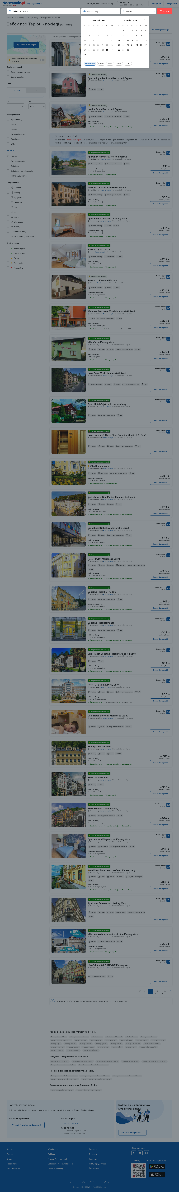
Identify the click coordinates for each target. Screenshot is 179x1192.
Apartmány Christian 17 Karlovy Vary (107, 218)
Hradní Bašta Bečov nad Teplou (105, 109)
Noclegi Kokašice (57, 1050)
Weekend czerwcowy (97, 1182)
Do (29, 101)
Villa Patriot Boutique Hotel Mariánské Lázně (112, 653)
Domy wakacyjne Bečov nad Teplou (62, 1065)
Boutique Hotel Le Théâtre (102, 592)
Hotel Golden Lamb (98, 777)
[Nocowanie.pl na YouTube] (140, 1152)
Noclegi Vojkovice (57, 1047)
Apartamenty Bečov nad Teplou (107, 1061)
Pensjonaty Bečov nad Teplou (82, 1061)
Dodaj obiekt (171, 3)
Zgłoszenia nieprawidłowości (60, 1163)
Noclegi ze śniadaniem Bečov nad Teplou (127, 1076)
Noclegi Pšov (117, 1047)
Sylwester (86, 1182)
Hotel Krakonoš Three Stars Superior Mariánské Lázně (117, 435)
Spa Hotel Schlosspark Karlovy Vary (107, 903)
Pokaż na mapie (108, 81)
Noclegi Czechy (33, 18)
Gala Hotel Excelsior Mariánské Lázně (108, 715)
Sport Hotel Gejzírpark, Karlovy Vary (107, 404)
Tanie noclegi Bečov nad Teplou (61, 1090)
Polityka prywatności (98, 1163)
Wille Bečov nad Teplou (130, 1061)
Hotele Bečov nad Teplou (59, 1061)
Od (8, 101)
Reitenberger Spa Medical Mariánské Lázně (111, 497)
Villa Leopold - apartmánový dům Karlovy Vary (113, 934)
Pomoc (10, 1154)
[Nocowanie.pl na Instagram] (146, 1152)
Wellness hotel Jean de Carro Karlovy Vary (113, 870)
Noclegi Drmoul (116, 1044)
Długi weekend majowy (75, 1182)
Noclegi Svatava (88, 1047)
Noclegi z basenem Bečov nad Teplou (63, 1076)
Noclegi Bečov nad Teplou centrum (88, 1090)
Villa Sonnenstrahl (99, 466)
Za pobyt (16, 90)
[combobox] (41, 11)
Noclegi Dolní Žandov (91, 1050)
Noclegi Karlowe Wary (58, 1037)
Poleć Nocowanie (14, 1168)
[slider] (8, 97)
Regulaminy (94, 1168)
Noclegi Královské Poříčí (148, 1047)
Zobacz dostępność (160, 63)
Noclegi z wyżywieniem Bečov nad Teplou (95, 1076)
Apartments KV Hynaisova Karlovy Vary (109, 839)
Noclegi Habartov (73, 1050)
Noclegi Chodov (142, 1040)
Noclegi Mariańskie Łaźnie (79, 1037)
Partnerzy (93, 1159)
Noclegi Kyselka (101, 1044)
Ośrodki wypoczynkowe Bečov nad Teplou (93, 1065)
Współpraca (53, 1149)
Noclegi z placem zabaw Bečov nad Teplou (96, 1079)
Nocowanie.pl (11, 18)
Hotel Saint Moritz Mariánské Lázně (107, 373)
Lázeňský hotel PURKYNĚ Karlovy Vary (109, 965)
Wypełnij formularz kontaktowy (25, 1125)
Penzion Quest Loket (99, 249)
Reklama (51, 1154)
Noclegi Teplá (55, 1044)
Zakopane (108, 1182)
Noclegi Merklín (70, 1044)
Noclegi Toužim (73, 1047)
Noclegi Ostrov (132, 1037)
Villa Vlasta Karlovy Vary (101, 342)
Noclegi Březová (126, 1040)
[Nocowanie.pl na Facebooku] (133, 1152)
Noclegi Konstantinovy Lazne (60, 1040)
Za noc (36, 90)
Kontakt (10, 1149)
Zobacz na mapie (28, 44)
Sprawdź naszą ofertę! (131, 1132)
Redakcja (93, 1149)
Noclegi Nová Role (158, 1040)
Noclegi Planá (130, 1047)
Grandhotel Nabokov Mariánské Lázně (108, 528)
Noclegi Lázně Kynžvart (114, 1037)
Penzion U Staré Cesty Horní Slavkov (107, 187)
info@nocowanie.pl (71, 1123)
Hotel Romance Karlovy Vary (103, 808)
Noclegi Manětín (85, 1044)
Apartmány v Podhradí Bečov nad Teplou (110, 78)
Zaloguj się (156, 3)
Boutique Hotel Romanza (101, 623)
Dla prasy (93, 1154)
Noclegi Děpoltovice (133, 1044)
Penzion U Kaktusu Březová (102, 280)
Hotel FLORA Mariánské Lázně (104, 559)
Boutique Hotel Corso (99, 746)
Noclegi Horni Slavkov (148, 1037)
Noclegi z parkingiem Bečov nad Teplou (64, 1079)
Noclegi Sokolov (80, 1040)
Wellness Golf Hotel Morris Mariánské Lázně (111, 311)
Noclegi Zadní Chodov (152, 1044)
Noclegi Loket (97, 1037)
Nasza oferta (12, 1163)
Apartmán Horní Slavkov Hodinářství (107, 156)
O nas (9, 1159)
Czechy (21, 18)
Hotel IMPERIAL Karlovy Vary (103, 684)
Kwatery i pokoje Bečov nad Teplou (154, 1061)
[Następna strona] (170, 991)
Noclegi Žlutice (111, 1040)
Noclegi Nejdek (96, 1040)
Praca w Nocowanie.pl (57, 1159)
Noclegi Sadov (103, 1047)
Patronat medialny (55, 1168)
